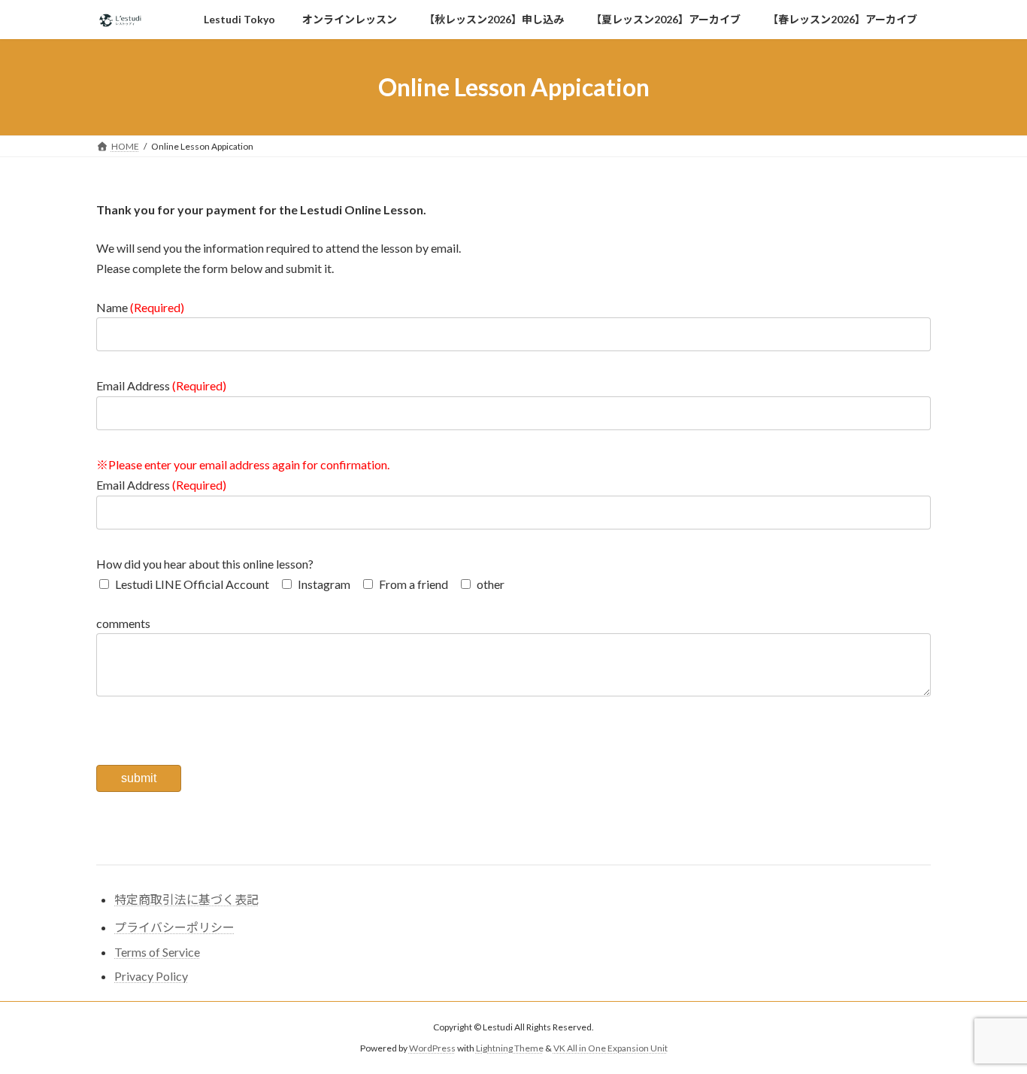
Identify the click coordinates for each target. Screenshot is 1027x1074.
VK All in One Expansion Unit (610, 1048)
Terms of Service (157, 952)
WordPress (432, 1048)
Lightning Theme (510, 1048)
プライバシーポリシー (174, 927)
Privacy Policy (151, 976)
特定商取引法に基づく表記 (186, 899)
